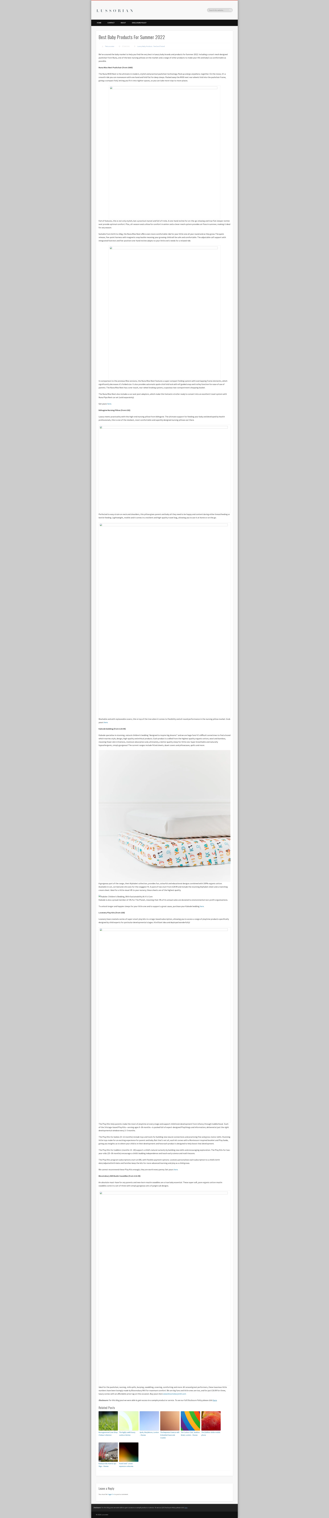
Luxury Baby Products (144, 46)
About (123, 23)
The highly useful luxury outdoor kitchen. (127, 1433)
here (109, 403)
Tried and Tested (159, 46)
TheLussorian (109, 46)
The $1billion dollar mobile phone (210, 1433)
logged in (111, 1494)
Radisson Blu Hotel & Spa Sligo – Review (107, 1465)
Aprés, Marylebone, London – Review (149, 1433)
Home (99, 23)
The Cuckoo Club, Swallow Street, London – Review (190, 1433)
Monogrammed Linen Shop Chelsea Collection (108, 1433)
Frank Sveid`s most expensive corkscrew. (126, 1465)
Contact (111, 23)
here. (106, 722)
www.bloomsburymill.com (174, 1393)
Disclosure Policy (139, 23)
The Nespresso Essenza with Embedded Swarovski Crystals (169, 1435)
